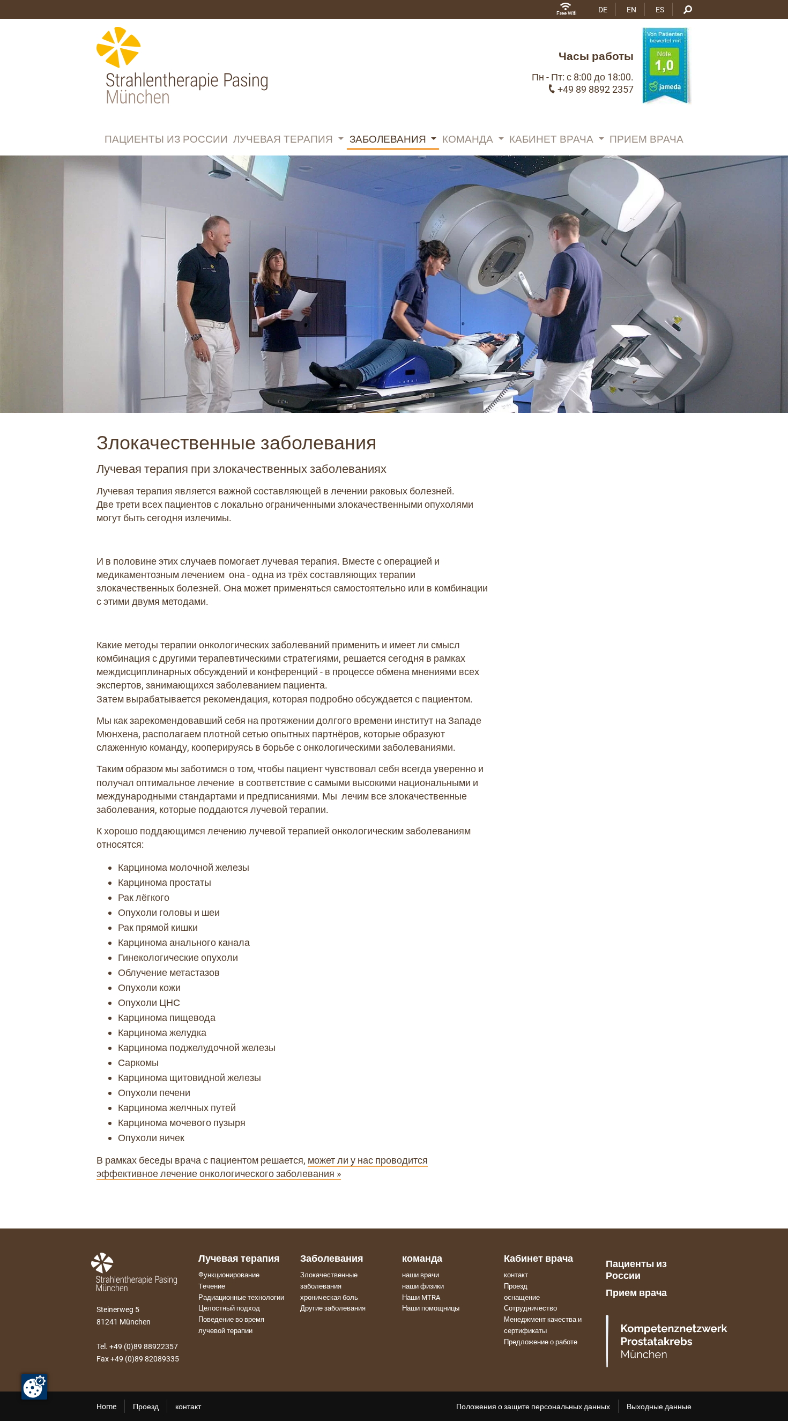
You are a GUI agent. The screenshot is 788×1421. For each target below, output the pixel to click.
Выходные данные (659, 1406)
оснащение (522, 1297)
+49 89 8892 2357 (595, 89)
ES (660, 9)
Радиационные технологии (241, 1297)
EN (631, 9)
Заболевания (389, 139)
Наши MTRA (421, 1297)
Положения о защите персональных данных (533, 1406)
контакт (516, 1275)
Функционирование (228, 1275)
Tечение (211, 1286)
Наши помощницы (430, 1308)
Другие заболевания (333, 1308)
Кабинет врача (552, 139)
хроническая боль (329, 1297)
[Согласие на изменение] (34, 1387)
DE (602, 9)
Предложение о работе (540, 1342)
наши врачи (420, 1275)
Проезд (515, 1286)
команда (469, 139)
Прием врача (646, 139)
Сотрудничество (530, 1308)
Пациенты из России (166, 139)
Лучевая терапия (284, 139)
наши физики (423, 1286)
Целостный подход (229, 1308)
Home (106, 1406)
